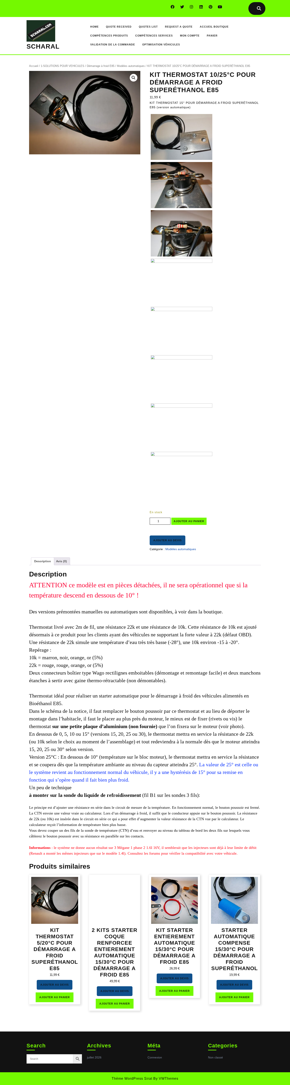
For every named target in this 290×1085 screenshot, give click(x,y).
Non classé (215, 1057)
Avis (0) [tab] (61, 561)
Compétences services (154, 35)
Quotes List (148, 26)
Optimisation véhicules (161, 44)
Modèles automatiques (131, 66)
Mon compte (190, 35)
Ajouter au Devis (167, 540)
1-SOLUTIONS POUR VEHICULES (62, 66)
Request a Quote (179, 26)
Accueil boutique (214, 26)
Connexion (155, 1057)
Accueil (33, 66)
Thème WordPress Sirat (132, 1078)
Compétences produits (109, 35)
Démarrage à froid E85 (100, 66)
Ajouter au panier (189, 521)
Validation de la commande (112, 44)
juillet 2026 (94, 1057)
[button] (133, 78)
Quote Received (119, 26)
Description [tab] (42, 561)
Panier (212, 35)
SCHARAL (43, 46)
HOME (94, 26)
